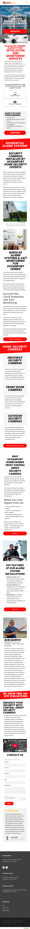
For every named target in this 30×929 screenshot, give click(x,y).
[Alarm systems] (15, 93)
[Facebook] (7, 867)
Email (7, 768)
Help (3, 905)
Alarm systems (15, 96)
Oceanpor (11, 477)
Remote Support (6, 910)
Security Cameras (15, 104)
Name (7, 762)
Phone (7, 773)
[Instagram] (3, 867)
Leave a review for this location (9, 879)
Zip (5, 779)
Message (8, 785)
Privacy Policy (5, 908)
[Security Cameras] (15, 102)
